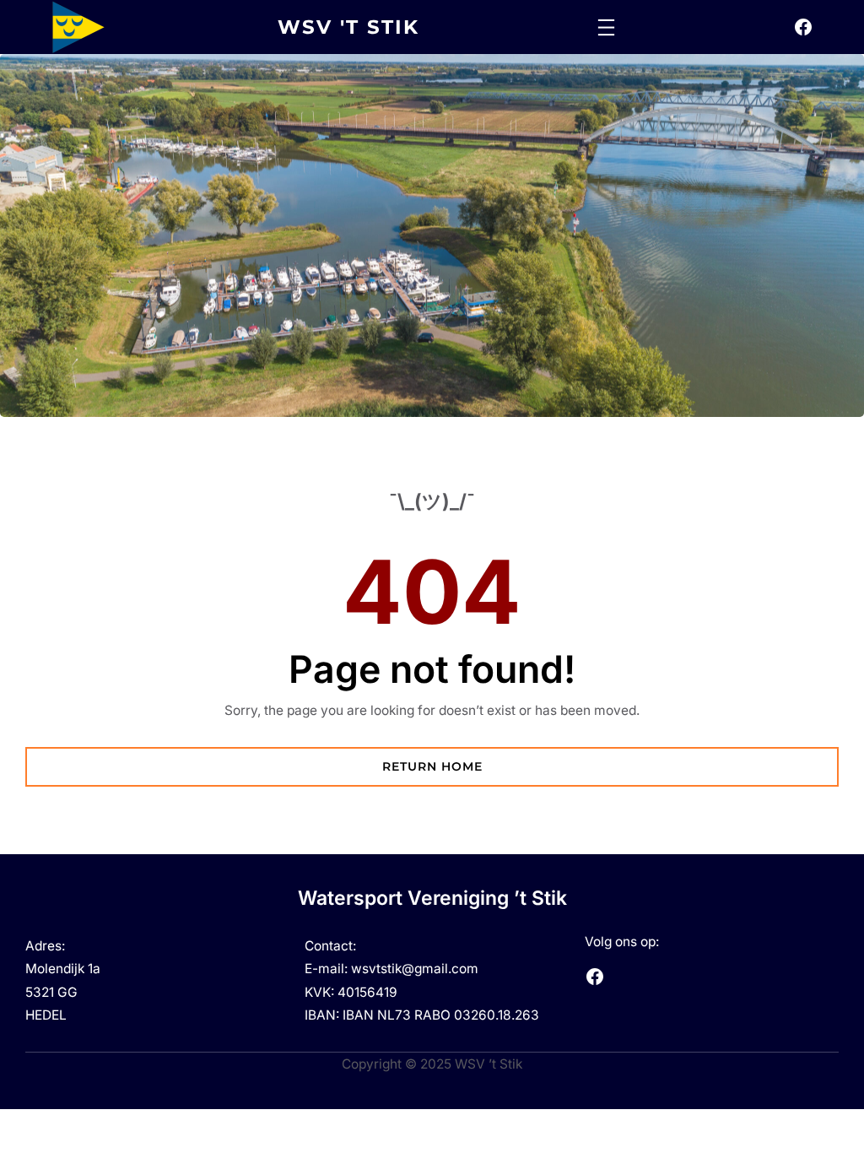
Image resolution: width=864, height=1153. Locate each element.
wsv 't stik (348, 27)
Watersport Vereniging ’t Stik (432, 898)
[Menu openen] (606, 27)
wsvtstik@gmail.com (414, 969)
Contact (329, 946)
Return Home (432, 766)
